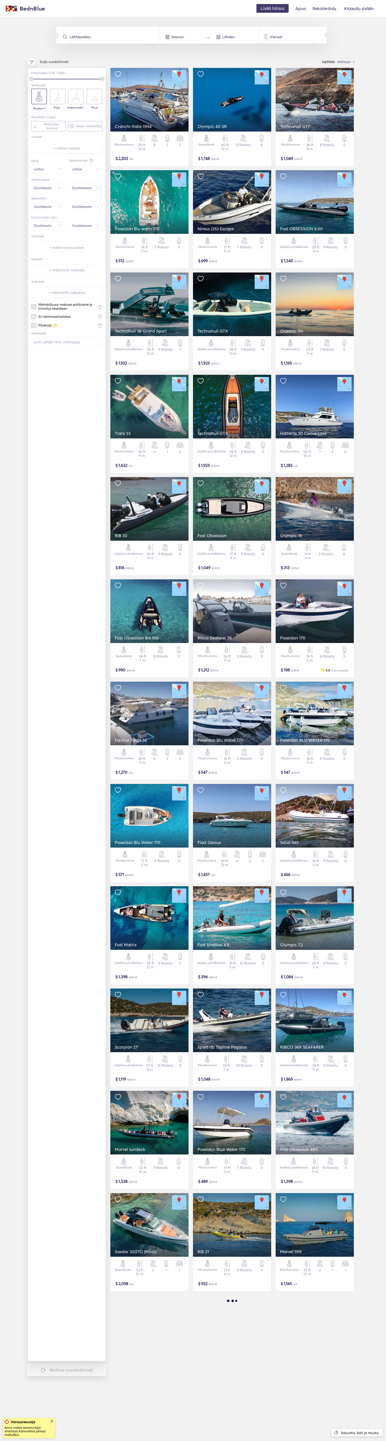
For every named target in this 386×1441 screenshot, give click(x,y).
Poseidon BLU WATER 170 (305, 740)
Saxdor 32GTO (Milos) (136, 1251)
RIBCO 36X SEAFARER (302, 1047)
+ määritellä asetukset (66, 292)
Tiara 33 (122, 433)
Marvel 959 (291, 1251)
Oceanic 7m (291, 331)
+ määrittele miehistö (66, 270)
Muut (94, 107)
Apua (300, 8)
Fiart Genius (209, 842)
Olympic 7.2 (291, 944)
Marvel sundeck (130, 1149)
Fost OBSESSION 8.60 (301, 228)
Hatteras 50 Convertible (303, 433)
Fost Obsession (212, 535)
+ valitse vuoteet (66, 148)
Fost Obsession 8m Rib (137, 638)
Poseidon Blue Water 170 (221, 1149)
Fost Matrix (126, 944)
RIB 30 (121, 535)
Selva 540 (289, 842)
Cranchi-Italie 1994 (133, 126)
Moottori (38, 108)
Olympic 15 (291, 535)
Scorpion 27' (126, 1047)
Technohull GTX (212, 331)
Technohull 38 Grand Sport (141, 331)
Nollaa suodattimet (71, 1370)
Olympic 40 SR (212, 126)
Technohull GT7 (295, 126)
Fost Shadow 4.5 (213, 944)
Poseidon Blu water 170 (137, 228)
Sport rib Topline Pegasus (222, 1047)
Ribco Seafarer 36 (214, 638)
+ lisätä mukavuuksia (67, 247)
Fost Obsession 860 (299, 1149)
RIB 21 (203, 1251)
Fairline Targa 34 (131, 740)
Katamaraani (75, 107)
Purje (57, 107)
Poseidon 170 (292, 638)
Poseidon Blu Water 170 (220, 740)
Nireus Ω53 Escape (215, 228)
